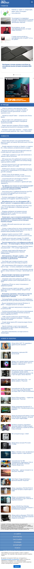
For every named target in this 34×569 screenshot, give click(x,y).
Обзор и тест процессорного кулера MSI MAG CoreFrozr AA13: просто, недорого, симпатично (22, 363)
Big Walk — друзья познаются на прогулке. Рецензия (22, 470)
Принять (17, 566)
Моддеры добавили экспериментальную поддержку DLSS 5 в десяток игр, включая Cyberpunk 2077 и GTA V (14, 213)
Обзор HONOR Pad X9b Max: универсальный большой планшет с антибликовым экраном (23, 507)
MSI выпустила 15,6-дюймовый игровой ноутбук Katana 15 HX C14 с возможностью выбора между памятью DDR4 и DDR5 (16, 160)
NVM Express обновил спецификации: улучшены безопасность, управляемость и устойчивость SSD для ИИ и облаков (16, 170)
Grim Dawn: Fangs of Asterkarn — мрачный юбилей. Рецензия (21, 479)
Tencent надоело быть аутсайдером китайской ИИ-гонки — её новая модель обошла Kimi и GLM (17, 243)
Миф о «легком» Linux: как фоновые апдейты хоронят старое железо (23, 452)
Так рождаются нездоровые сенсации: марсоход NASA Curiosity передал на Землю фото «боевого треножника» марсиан (22, 20)
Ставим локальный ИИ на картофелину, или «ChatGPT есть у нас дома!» (22, 38)
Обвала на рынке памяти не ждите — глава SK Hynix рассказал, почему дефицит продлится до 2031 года (16, 290)
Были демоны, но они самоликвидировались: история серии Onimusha (21, 29)
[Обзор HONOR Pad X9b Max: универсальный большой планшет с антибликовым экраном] (6, 509)
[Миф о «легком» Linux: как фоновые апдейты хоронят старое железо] (6, 454)
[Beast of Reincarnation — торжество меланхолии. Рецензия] (6, 400)
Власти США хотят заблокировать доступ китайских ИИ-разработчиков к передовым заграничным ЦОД (14, 121)
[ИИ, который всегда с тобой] (6, 436)
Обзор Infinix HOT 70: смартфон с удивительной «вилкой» (22, 344)
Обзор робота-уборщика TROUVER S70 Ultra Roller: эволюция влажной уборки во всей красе (22, 517)
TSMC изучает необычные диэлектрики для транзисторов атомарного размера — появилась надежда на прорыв (16, 318)
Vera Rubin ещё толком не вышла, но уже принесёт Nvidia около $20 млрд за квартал (14, 262)
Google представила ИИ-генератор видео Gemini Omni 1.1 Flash (16, 322)
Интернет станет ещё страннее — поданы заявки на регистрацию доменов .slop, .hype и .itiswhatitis (16, 130)
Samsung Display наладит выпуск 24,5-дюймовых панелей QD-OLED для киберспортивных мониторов (17, 299)
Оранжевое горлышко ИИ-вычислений (20, 353)
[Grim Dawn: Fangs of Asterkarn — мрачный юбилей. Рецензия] (6, 481)
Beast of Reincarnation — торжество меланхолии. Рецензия (22, 398)
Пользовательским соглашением (10, 559)
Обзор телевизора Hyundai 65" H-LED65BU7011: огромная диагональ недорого (23, 408)
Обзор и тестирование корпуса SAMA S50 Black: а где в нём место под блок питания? (22, 498)
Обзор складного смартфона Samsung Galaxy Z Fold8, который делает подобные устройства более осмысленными (22, 427)
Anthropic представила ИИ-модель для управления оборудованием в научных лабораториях (13, 252)
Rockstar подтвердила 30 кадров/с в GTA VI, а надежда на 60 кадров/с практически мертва (15, 198)
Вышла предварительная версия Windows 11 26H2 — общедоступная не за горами (15, 304)
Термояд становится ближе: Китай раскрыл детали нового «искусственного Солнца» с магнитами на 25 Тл (17, 271)
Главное (4, 6)
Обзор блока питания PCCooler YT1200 (21, 443)
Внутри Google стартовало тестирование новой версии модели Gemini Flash (15, 275)
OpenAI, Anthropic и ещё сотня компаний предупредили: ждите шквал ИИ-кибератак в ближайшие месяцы (14, 327)
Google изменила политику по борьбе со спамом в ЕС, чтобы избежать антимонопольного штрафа (17, 147)
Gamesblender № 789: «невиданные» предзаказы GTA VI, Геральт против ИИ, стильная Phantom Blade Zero (22, 463)
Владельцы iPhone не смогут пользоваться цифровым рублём (14, 285)
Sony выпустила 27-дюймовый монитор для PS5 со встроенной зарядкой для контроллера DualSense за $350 (16, 193)
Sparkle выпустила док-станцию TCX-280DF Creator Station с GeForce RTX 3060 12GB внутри (16, 239)
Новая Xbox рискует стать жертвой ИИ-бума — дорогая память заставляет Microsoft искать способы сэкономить (17, 142)
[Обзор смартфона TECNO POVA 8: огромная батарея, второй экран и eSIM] (6, 490)
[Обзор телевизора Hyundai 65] (6, 409)
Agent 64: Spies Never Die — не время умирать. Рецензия (21, 380)
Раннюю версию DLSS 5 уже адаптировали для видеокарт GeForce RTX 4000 (16, 165)
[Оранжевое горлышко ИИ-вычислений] (6, 355)
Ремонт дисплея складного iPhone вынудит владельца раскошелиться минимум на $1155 (15, 126)
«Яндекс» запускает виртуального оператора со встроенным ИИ (16, 308)
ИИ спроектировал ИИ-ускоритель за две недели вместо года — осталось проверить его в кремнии (16, 266)
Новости (5, 136)
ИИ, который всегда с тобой (20, 433)
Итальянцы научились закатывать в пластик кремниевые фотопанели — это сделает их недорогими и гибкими (16, 295)
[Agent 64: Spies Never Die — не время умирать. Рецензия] (6, 382)
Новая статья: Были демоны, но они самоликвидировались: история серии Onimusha (16, 175)
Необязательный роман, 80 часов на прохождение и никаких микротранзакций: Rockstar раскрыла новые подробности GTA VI (17, 313)
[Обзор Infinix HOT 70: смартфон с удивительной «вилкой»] (6, 346)
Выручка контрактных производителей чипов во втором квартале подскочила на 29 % (16, 151)
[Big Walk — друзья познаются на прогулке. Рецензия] (6, 472)
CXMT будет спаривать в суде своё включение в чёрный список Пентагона (16, 155)
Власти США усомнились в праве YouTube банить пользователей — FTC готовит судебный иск (17, 247)
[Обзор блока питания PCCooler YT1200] (6, 445)
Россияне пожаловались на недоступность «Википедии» (14, 332)
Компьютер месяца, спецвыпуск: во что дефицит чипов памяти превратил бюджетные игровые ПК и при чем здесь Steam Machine (22, 372)
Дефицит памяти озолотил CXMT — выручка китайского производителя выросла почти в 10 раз (16, 234)
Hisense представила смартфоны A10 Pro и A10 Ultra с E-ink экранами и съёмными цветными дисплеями (16, 207)
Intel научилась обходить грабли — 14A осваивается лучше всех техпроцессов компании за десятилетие (14, 257)
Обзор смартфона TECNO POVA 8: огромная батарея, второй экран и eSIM (22, 489)
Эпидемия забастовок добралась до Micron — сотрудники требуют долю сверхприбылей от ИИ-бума (16, 280)
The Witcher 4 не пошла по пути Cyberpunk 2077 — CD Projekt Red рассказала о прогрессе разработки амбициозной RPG (17, 187)
